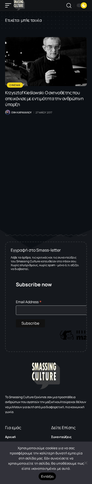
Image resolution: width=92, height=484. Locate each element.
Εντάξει (47, 476)
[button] (9, 5)
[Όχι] (85, 462)
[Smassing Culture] (19, 5)
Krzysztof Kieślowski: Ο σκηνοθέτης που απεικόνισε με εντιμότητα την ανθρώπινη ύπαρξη (44, 98)
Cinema (14, 85)
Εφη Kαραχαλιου (22, 112)
